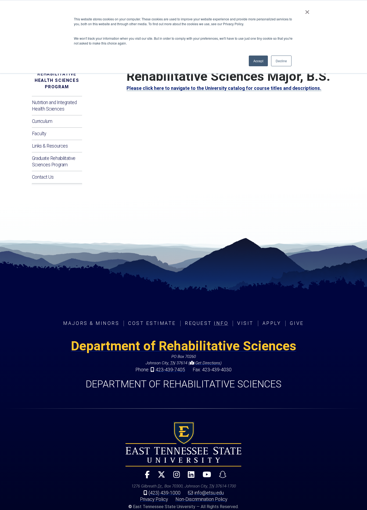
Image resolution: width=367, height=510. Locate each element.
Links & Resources (50, 146)
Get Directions (207, 363)
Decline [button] (281, 60)
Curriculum (42, 121)
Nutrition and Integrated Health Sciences (54, 106)
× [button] (307, 10)
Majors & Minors (91, 323)
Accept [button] (258, 60)
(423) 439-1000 (165, 493)
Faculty (39, 133)
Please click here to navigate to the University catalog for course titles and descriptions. (224, 88)
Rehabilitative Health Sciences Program (57, 80)
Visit (245, 323)
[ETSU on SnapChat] (220, 477)
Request (206, 323)
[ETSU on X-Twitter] (159, 477)
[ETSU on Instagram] (174, 477)
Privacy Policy (154, 499)
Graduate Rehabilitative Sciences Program (53, 161)
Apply (271, 323)
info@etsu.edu (209, 493)
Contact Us (43, 177)
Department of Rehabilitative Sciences (183, 346)
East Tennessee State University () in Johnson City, (183, 444)
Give (297, 323)
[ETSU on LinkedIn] (189, 477)
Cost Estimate (152, 323)
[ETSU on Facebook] (145, 477)
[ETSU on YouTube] (204, 477)
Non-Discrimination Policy (201, 499)
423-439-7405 (170, 369)
